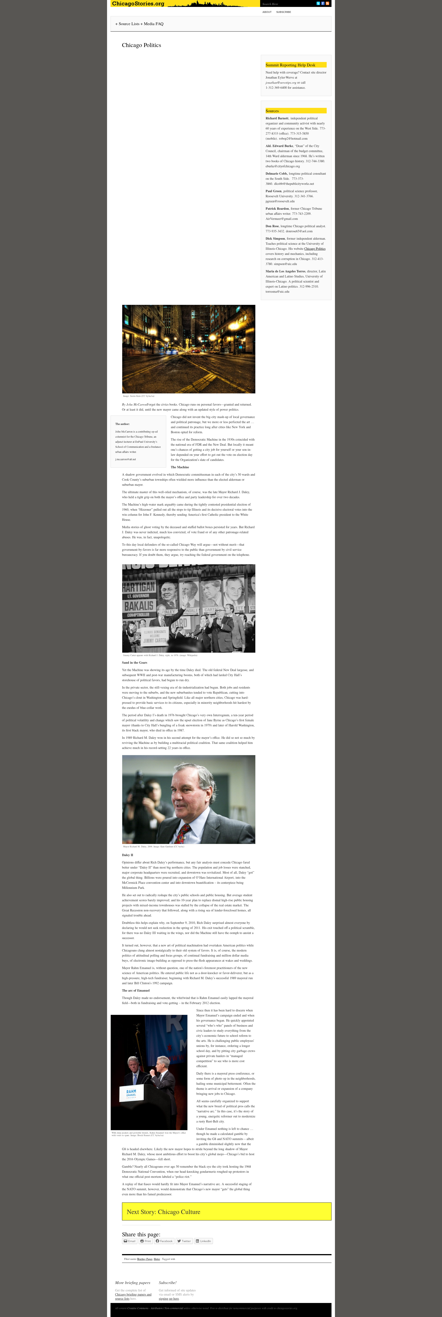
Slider (157, 1259)
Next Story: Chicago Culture (163, 1211)
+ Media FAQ (151, 23)
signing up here (169, 1298)
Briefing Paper (144, 1259)
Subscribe (283, 12)
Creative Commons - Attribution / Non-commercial (155, 1308)
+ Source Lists (127, 23)
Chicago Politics (315, 248)
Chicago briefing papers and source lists (133, 1296)
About (267, 12)
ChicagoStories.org (184, 3)
